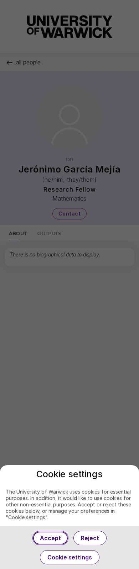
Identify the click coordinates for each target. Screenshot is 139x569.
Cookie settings (69, 557)
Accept (50, 538)
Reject (90, 538)
